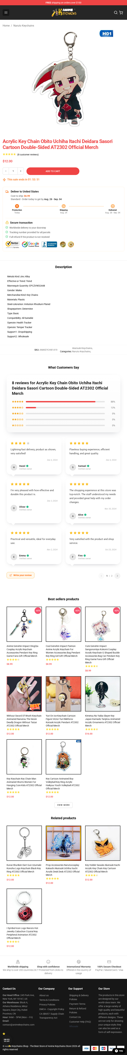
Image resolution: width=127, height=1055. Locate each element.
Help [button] (121, 1051)
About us (44, 995)
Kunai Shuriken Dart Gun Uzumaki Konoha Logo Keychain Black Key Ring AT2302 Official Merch (24, 868)
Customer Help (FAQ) (80, 1021)
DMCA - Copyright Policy (51, 1009)
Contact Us (75, 1017)
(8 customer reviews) (28, 154)
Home (6, 25)
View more (63, 805)
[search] (116, 12)
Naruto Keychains (23, 25)
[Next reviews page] (117, 576)
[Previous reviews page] (101, 576)
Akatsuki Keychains (82, 348)
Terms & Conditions (49, 1000)
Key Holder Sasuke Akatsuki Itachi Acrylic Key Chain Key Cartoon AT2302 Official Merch (102, 868)
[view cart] (121, 12)
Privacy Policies (47, 1004)
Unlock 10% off (7, 1040)
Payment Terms (77, 1004)
